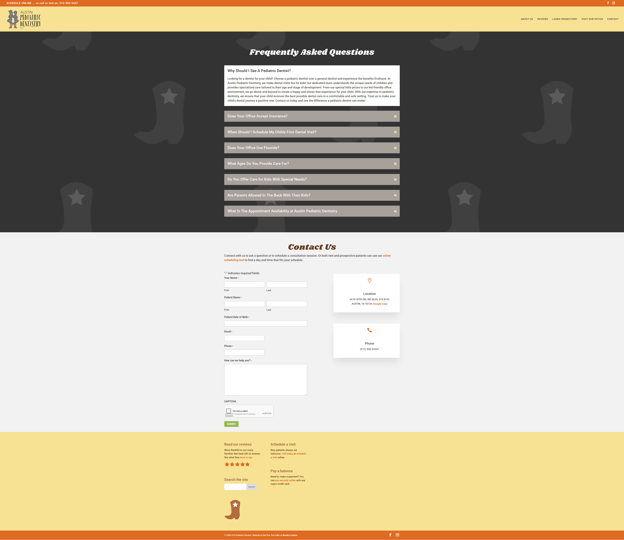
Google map (380, 303)
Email (228, 331)
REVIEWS (542, 19)
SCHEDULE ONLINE (19, 3)
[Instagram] (613, 4)
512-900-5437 (68, 3)
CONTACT (613, 19)
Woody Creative (290, 535)
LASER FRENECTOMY (564, 19)
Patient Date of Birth (236, 317)
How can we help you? (238, 360)
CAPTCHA (230, 401)
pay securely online (285, 480)
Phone (228, 346)
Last (268, 290)
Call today (287, 453)
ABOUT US (527, 19)
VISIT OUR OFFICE (592, 19)
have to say (246, 457)
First (226, 290)
